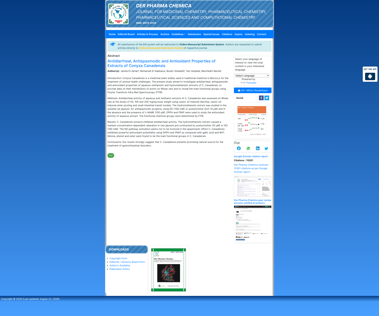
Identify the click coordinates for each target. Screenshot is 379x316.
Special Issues (211, 34)
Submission (194, 34)
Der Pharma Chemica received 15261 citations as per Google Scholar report (251, 168)
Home (112, 34)
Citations (227, 34)
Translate (251, 82)
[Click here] (261, 98)
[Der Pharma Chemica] (118, 13)
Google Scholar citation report (251, 156)
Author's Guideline (120, 265)
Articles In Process (147, 34)
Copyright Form (118, 258)
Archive (164, 34)
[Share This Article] (239, 148)
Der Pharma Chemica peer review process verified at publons (252, 201)
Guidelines (178, 34)
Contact (261, 34)
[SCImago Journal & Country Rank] (252, 120)
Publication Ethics (120, 268)
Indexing (250, 34)
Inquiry (239, 34)
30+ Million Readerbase (254, 90)
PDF (111, 155)
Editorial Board (126, 34)
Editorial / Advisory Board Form (127, 261)
